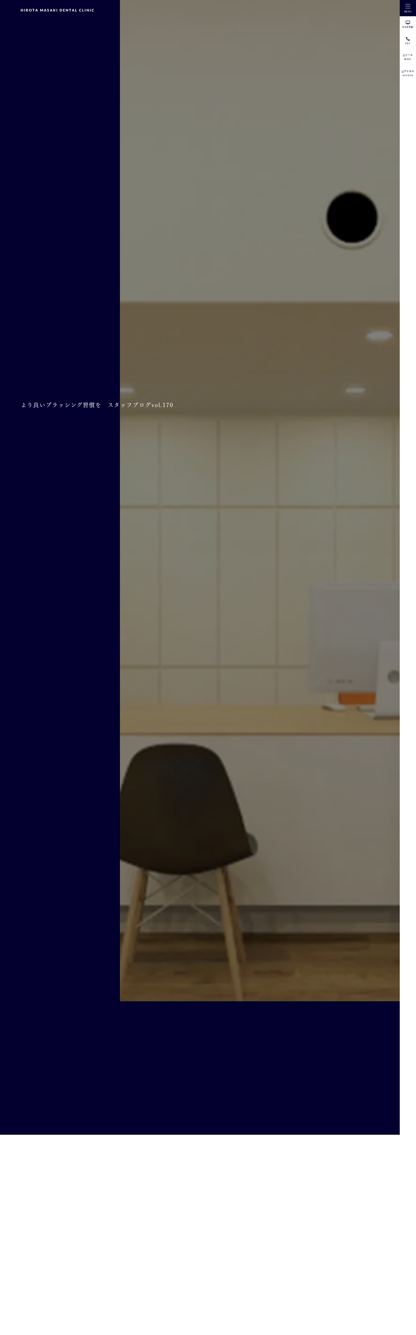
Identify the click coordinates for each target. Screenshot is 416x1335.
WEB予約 (408, 27)
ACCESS (408, 75)
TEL (408, 43)
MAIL (407, 59)
